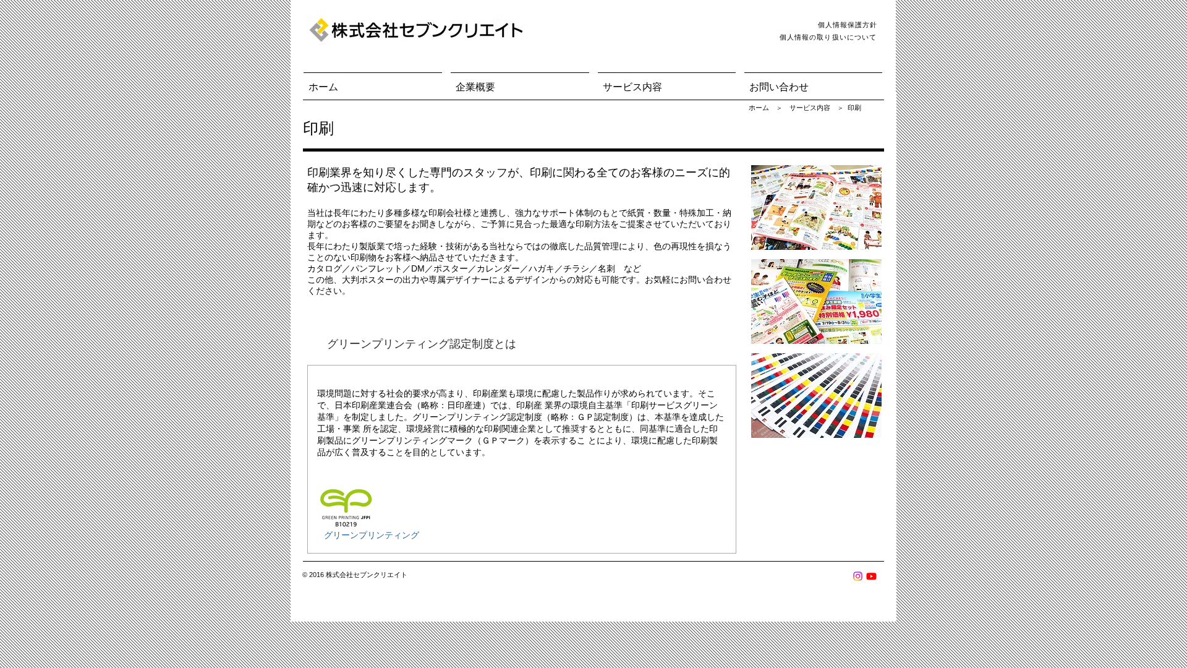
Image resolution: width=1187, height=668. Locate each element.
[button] (520, 81)
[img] (816, 207)
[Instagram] (858, 576)
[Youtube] (871, 576)
